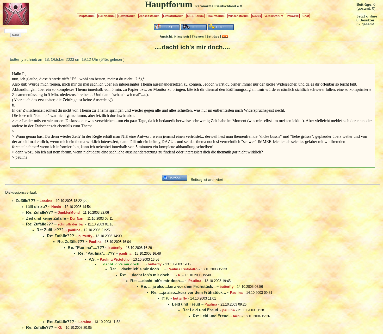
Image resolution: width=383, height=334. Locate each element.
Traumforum (216, 15)
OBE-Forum (195, 15)
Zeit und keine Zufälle (46, 218)
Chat (305, 15)
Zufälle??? (25, 200)
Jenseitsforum (149, 15)
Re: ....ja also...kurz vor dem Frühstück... (178, 286)
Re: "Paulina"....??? (86, 247)
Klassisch (181, 36)
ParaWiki (293, 15)
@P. (165, 298)
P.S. (92, 259)
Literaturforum (173, 15)
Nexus (256, 15)
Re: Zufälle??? (39, 212)
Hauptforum (86, 15)
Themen (198, 36)
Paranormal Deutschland (215, 6)
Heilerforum (106, 15)
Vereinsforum (273, 15)
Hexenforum (126, 15)
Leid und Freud (186, 304)
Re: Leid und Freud (200, 310)
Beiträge (213, 36)
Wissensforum (238, 15)
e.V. (240, 6)
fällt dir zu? (36, 206)
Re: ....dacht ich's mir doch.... (136, 269)
